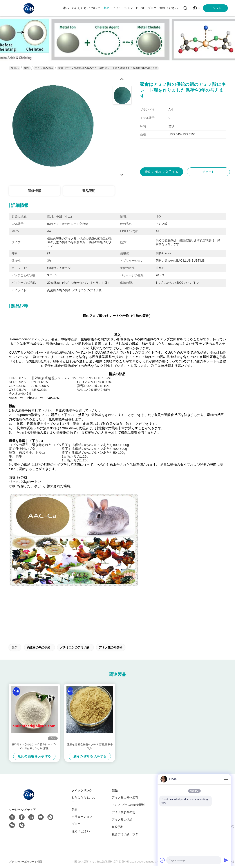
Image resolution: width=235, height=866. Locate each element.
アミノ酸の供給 (44, 68)
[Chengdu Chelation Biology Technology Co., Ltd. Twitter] (12, 817)
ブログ (152, 8)
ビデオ (140, 8)
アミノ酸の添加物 (110, 647)
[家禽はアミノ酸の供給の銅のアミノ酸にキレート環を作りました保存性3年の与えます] (52, 126)
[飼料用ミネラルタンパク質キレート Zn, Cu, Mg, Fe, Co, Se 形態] (34, 713)
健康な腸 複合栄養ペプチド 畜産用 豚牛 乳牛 (90, 746)
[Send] (226, 860)
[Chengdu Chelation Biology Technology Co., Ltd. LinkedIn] (31, 817)
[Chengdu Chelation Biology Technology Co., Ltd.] (29, 8)
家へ (66, 8)
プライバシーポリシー (22, 861)
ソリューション (122, 8)
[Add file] (162, 860)
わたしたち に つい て (86, 8)
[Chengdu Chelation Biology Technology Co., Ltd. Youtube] (40, 817)
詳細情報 (34, 191)
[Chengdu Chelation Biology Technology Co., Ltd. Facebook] (21, 817)
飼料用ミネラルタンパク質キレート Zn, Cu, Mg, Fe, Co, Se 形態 (34, 746)
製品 (106, 8)
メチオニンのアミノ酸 (74, 647)
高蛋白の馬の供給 (38, 647)
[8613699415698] (50, 817)
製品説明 (88, 191)
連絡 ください (168, 8)
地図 (39, 861)
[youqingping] (21, 825)
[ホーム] (29, 798)
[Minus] (226, 779)
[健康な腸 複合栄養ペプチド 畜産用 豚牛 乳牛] (89, 713)
